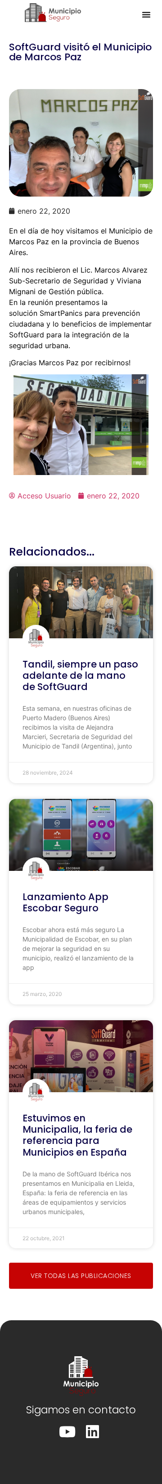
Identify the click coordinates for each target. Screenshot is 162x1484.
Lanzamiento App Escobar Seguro (65, 902)
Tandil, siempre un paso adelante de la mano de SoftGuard (80, 675)
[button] (146, 14)
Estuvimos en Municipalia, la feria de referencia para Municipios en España (77, 1135)
